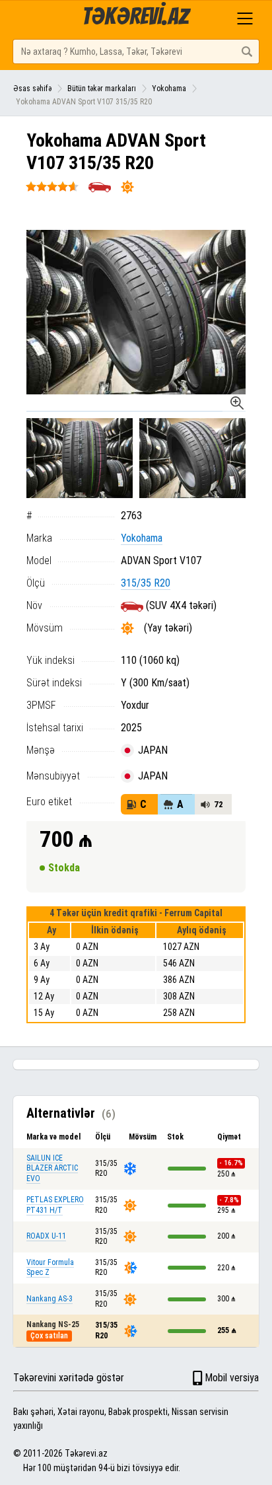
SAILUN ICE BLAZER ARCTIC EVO (52, 1168)
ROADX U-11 (46, 1236)
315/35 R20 (145, 583)
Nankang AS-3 (49, 1298)
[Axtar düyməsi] (247, 51)
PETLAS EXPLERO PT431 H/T (55, 1205)
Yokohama (169, 88)
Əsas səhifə (32, 88)
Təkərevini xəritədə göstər (68, 1377)
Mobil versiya (232, 1377)
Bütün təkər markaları (101, 88)
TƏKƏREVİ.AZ (135, 16)
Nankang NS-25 (52, 1324)
